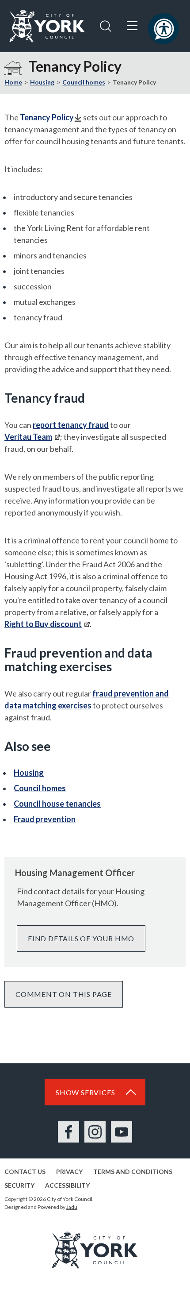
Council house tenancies (57, 803)
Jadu (71, 1207)
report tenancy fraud (71, 425)
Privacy (69, 1171)
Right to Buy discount (43, 624)
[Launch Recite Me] (163, 28)
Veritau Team (28, 437)
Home (13, 82)
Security (19, 1185)
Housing (42, 82)
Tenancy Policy (47, 117)
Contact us (25, 1171)
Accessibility (67, 1185)
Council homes (83, 82)
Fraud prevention (45, 819)
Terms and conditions (132, 1171)
